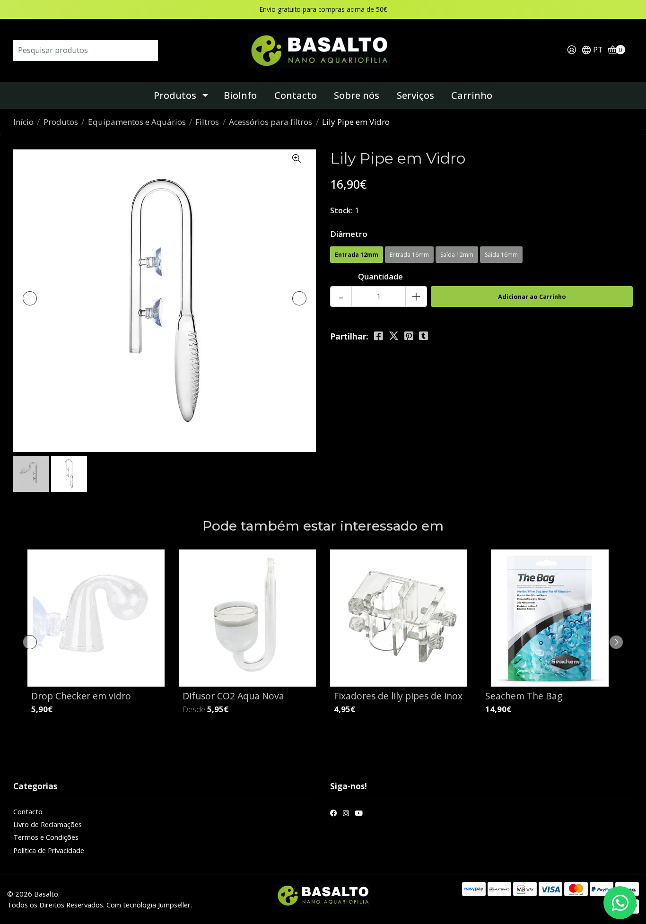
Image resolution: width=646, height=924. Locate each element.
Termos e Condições (46, 837)
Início (23, 121)
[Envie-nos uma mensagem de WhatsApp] (620, 902)
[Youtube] (359, 814)
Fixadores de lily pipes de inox (398, 695)
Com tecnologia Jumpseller (148, 904)
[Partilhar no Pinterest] (408, 336)
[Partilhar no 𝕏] (394, 336)
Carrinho (471, 95)
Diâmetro (348, 233)
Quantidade (380, 276)
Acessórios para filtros (270, 121)
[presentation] (30, 298)
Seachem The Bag (523, 695)
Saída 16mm (501, 255)
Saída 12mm (456, 255)
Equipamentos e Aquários (137, 121)
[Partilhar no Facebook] (378, 336)
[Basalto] (323, 49)
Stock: (341, 210)
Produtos (175, 95)
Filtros (207, 121)
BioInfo (240, 95)
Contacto (295, 95)
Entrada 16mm (409, 255)
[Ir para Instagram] (346, 814)
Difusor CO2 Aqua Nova (233, 695)
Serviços (415, 95)
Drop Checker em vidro (81, 695)
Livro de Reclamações (47, 824)
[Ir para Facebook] (333, 814)
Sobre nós (356, 95)
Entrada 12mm (356, 255)
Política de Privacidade (48, 850)
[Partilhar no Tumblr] (423, 336)
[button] (592, 50)
